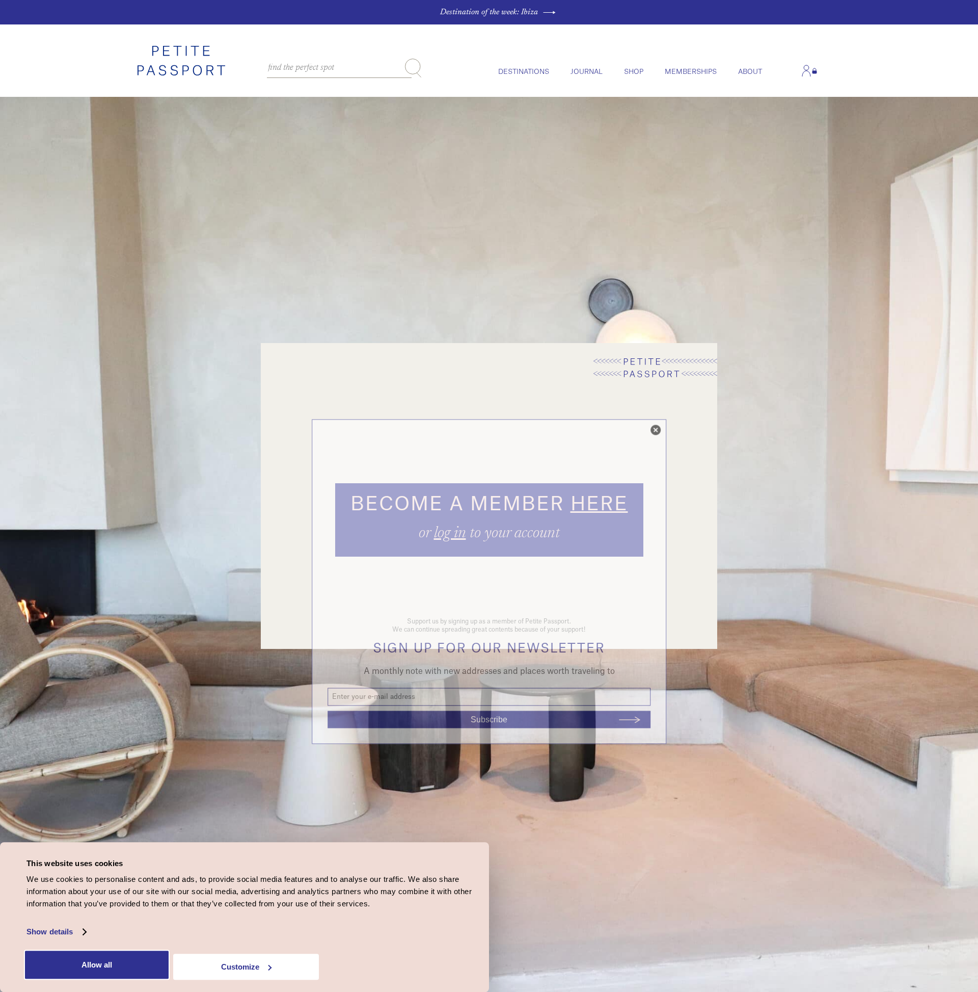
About (750, 71)
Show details (49, 932)
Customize (240, 966)
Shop (633, 71)
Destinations (523, 71)
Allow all (97, 964)
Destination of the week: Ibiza (489, 12)
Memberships (691, 71)
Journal (586, 71)
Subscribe (489, 719)
